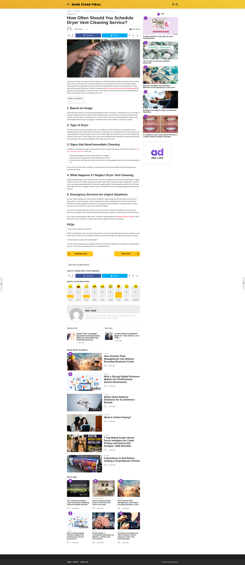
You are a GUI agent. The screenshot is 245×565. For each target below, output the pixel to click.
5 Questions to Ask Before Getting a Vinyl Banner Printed (122, 459)
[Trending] (70, 354)
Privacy (75, 562)
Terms (69, 562)
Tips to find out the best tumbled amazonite (156, 62)
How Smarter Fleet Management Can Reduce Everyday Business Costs (119, 359)
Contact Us (84, 562)
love (118, 299)
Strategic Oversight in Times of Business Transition (159, 111)
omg (86, 299)
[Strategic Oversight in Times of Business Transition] (160, 99)
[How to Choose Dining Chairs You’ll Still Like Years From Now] (103, 488)
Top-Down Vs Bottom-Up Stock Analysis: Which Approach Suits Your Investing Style (128, 536)
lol (78, 299)
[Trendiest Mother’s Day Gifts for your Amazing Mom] (160, 26)
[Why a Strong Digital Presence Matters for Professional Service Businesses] (84, 382)
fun (70, 299)
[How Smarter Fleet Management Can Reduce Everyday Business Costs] (84, 361)
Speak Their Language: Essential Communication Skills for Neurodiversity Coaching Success (88, 337)
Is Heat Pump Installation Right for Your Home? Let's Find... (126, 336)
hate (126, 299)
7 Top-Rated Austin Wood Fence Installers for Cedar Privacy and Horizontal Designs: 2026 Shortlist (119, 441)
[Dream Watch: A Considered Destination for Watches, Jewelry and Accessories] (103, 520)
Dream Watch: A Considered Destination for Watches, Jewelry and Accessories (103, 536)
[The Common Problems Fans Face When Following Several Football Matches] (78, 488)
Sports (69, 498)
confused (136, 299)
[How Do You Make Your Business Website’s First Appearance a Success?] (160, 75)
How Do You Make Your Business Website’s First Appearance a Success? (159, 86)
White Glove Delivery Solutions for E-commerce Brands (119, 400)
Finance (120, 531)
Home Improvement (97, 498)
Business (71, 14)
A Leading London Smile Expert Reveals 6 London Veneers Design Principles (160, 136)
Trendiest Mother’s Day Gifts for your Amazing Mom (158, 37)
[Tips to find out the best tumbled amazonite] (160, 50)
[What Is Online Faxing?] (84, 423)
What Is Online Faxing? (117, 417)
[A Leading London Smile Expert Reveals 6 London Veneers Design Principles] (160, 124)
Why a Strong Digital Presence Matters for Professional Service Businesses (122, 379)
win (95, 299)
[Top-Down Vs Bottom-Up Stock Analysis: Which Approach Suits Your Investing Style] (129, 520)
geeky (110, 299)
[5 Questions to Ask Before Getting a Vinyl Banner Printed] (84, 463)
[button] (68, 4)
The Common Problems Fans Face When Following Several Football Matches (78, 502)
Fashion (94, 531)
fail (102, 299)
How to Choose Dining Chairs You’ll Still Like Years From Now (101, 502)
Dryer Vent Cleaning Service (79, 265)
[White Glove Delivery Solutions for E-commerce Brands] (84, 402)
